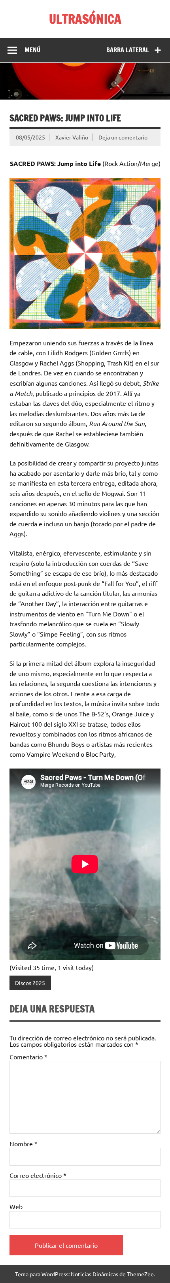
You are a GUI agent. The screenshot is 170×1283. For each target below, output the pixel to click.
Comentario (28, 1056)
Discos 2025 (30, 982)
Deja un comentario (122, 137)
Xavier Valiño (71, 137)
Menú (32, 49)
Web (16, 1206)
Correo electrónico (37, 1175)
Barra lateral (127, 49)
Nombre (23, 1143)
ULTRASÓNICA (85, 19)
